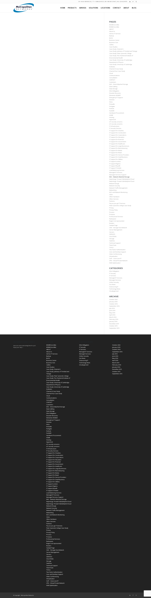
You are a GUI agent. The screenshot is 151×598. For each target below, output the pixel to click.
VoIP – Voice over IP (115, 258)
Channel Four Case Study (117, 71)
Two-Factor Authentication (117, 250)
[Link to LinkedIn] (129, 1)
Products (112, 214)
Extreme (111, 100)
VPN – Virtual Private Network (118, 261)
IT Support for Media (115, 150)
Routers (111, 223)
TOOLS (111, 247)
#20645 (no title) (114, 27)
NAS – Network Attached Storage (119, 177)
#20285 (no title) (114, 25)
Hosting (111, 117)
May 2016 (112, 313)
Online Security (114, 282)
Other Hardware (114, 197)
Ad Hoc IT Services (115, 34)
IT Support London (115, 161)
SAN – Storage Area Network (118, 228)
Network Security (114, 186)
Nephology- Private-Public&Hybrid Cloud (121, 179)
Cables (111, 45)
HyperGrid (112, 119)
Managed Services (115, 280)
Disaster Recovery (115, 93)
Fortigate (112, 106)
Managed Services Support (117, 175)
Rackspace (112, 219)
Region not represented (116, 221)
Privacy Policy (113, 210)
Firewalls (112, 104)
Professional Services (116, 216)
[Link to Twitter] (136, 1)
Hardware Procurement (116, 113)
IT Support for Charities (116, 131)
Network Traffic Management (118, 188)
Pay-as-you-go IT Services (117, 203)
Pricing (111, 208)
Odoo (111, 194)
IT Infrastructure (114, 126)
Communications (114, 75)
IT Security (112, 273)
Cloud (111, 73)
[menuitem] (62, 7)
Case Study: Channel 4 (116, 49)
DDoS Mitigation (114, 91)
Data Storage (113, 89)
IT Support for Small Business (118, 157)
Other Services (114, 199)
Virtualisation (113, 256)
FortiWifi (111, 111)
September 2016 (114, 306)
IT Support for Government (117, 142)
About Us (112, 31)
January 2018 (113, 302)
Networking (112, 190)
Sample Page (113, 225)
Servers (111, 232)
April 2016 (112, 315)
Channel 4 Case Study (116, 69)
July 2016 (112, 308)
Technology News (114, 289)
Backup (111, 36)
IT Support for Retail (115, 153)
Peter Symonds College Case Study (120, 205)
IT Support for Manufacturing (118, 148)
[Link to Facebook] (132, 1)
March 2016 (112, 317)
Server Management (115, 230)
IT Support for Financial (116, 139)
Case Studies (113, 47)
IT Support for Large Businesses (119, 146)
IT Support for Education (116, 137)
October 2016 (113, 304)
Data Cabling (113, 86)
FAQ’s (111, 102)
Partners (112, 201)
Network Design (114, 183)
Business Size (113, 42)
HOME (111, 115)
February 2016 (113, 319)
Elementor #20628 (114, 95)
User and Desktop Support (117, 252)
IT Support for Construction (117, 133)
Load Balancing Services (116, 170)
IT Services (112, 276)
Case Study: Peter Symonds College (120, 53)
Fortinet (111, 108)
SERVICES (112, 234)
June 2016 (112, 310)
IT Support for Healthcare (117, 144)
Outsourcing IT (113, 287)
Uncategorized (113, 291)
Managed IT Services (115, 172)
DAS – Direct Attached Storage (118, 84)
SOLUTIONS (112, 236)
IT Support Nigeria (114, 164)
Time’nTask (112, 245)
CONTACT (112, 80)
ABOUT (111, 29)
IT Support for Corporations (117, 135)
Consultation (113, 78)
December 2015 (114, 324)
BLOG (111, 38)
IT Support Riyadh (114, 166)
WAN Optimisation (114, 263)
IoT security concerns (115, 122)
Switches (112, 241)
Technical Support (114, 243)
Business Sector (114, 40)
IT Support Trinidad (115, 168)
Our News (112, 284)
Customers (112, 82)
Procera (111, 212)
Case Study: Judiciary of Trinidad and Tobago (123, 51)
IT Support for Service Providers (119, 155)
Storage (111, 239)
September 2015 (114, 328)
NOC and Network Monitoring (118, 192)
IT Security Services (115, 128)
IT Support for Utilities (116, 159)
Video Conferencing (115, 254)
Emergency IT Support (116, 97)
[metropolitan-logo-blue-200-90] (23, 7)
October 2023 (113, 299)
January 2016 (113, 321)
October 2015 (113, 326)
